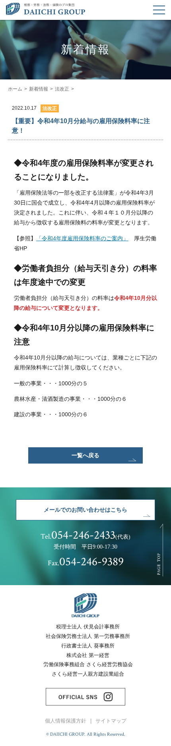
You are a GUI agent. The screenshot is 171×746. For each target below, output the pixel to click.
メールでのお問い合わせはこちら (85, 509)
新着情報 (38, 89)
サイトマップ (110, 721)
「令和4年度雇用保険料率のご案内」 (82, 238)
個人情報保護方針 (65, 721)
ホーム (15, 89)
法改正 (62, 89)
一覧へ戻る (85, 455)
